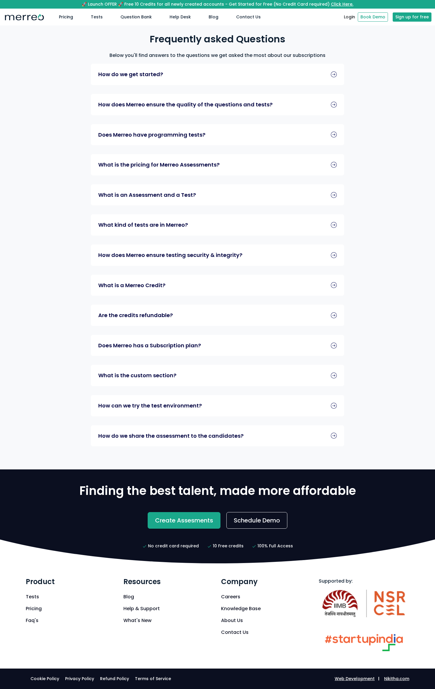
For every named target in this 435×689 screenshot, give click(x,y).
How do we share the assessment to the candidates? (171, 435)
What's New (137, 620)
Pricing (66, 17)
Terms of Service (153, 679)
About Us (232, 620)
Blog (213, 17)
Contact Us (248, 17)
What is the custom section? (137, 375)
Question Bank (136, 17)
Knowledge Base (241, 608)
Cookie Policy (44, 679)
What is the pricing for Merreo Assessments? (159, 164)
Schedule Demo (257, 520)
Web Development (355, 679)
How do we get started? (130, 74)
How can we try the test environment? (150, 405)
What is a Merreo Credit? (131, 285)
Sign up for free (412, 17)
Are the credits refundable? (135, 315)
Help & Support (141, 608)
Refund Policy (114, 679)
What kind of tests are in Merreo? (143, 224)
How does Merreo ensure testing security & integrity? (170, 255)
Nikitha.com (396, 679)
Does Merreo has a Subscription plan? (149, 345)
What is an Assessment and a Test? (147, 195)
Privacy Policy (79, 679)
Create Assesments (184, 520)
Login (349, 17)
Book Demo (372, 17)
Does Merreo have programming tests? (151, 134)
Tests (97, 17)
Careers (230, 596)
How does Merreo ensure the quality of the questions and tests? (185, 104)
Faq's (32, 620)
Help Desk (180, 17)
